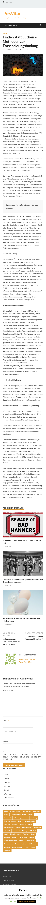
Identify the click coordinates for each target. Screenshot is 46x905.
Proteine (25, 834)
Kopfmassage (26, 827)
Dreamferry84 (20, 50)
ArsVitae (12, 13)
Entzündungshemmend (21, 818)
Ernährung (34, 818)
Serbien (31, 837)
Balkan (6, 814)
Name (6, 721)
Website (6, 742)
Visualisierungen (17, 847)
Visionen (7, 847)
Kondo (18, 827)
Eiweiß (30, 814)
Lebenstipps (37, 827)
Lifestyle (7, 782)
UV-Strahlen (33, 844)
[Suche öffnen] (40, 25)
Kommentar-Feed (10, 884)
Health (6, 778)
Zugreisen (7, 850)
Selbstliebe (23, 837)
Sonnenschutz (8, 844)
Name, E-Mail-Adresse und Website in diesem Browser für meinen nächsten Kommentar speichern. (22, 757)
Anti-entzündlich (15, 811)
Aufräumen (26, 811)
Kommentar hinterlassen (35, 50)
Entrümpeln (7, 818)
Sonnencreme (30, 841)
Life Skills (7, 831)
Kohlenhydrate (9, 827)
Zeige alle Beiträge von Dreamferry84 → (27, 660)
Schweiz (14, 837)
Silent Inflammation (10, 841)
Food (6, 775)
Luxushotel (16, 831)
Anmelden (7, 876)
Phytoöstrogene (15, 834)
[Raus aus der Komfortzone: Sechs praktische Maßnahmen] (23, 603)
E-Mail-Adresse (10, 731)
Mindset (5, 33)
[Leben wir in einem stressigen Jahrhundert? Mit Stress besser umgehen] (23, 564)
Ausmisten (36, 811)
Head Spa (7, 824)
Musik (6, 834)
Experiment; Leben (10, 821)
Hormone (23, 824)
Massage (25, 831)
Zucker (33, 847)
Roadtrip (7, 837)
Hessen (14, 824)
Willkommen (9, 798)
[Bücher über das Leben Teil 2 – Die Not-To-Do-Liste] (23, 526)
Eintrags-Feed (8, 880)
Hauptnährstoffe (29, 821)
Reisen (33, 834)
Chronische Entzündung (18, 814)
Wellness (7, 794)
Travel (6, 790)
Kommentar (8, 691)
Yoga (26, 847)
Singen (21, 841)
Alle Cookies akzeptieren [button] (26, 901)
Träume (24, 844)
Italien (30, 824)
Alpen (6, 811)
